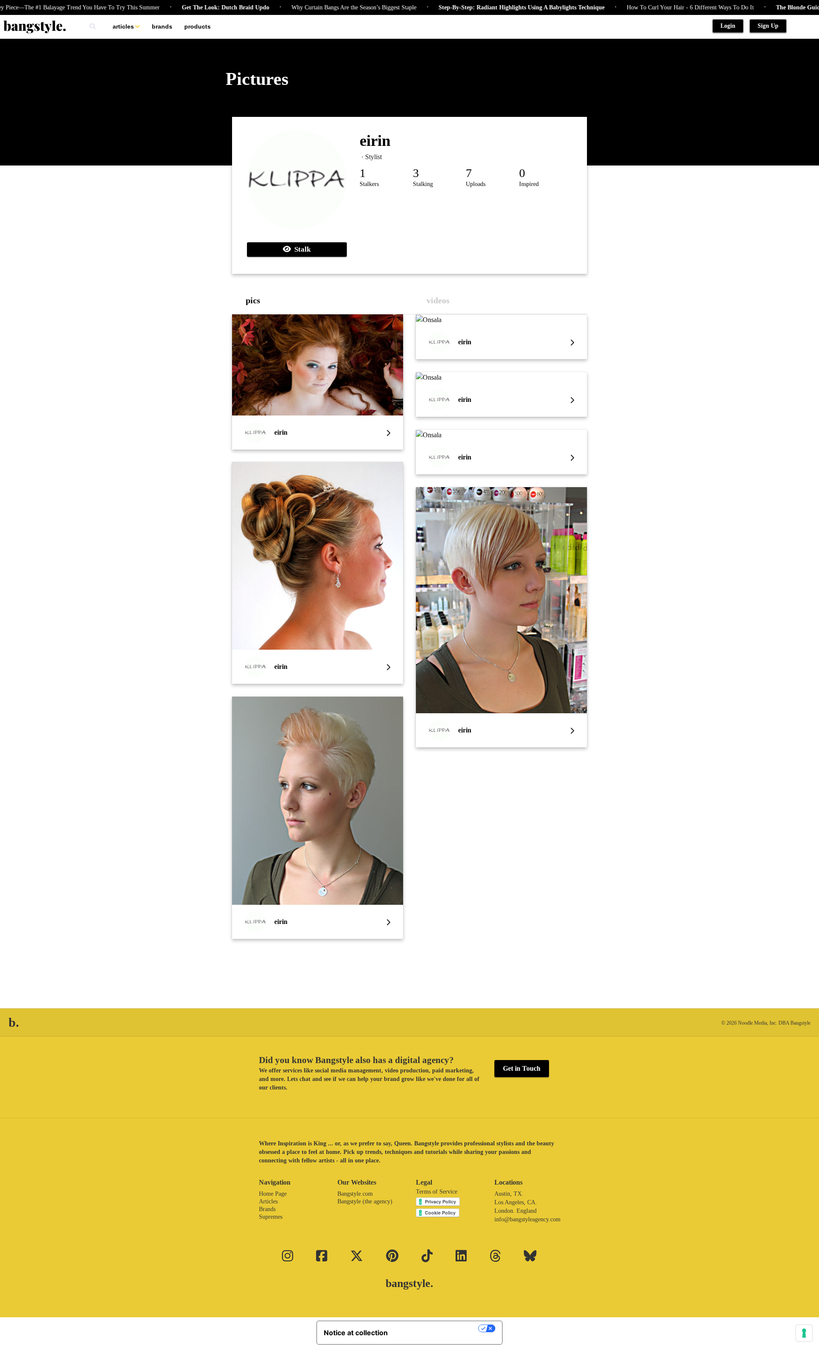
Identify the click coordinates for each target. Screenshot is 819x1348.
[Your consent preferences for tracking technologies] (804, 1333)
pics (253, 300)
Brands (162, 26)
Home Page (273, 1194)
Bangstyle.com (355, 1194)
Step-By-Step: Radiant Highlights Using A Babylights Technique (493, 7)
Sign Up (768, 26)
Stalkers (369, 184)
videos (438, 300)
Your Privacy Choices (437, 1328)
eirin (375, 140)
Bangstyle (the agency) (364, 1201)
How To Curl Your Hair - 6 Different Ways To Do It (661, 7)
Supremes (270, 1217)
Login (727, 26)
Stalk (301, 249)
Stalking (423, 184)
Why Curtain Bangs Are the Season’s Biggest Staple (325, 7)
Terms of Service (436, 1191)
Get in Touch (521, 1068)
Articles (123, 26)
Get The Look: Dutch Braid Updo (197, 7)
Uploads (475, 184)
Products (197, 26)
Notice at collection (356, 1332)
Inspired (529, 184)
